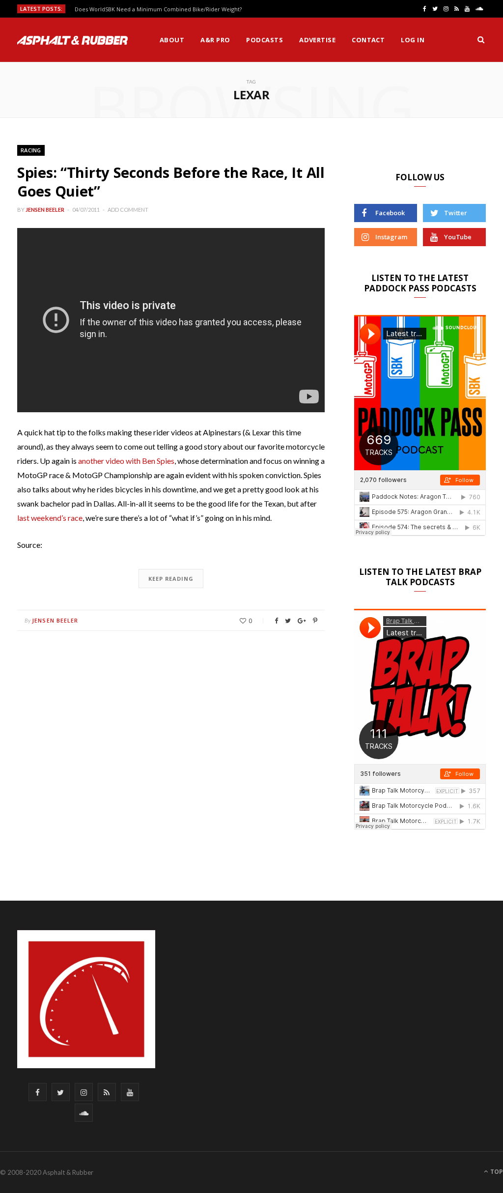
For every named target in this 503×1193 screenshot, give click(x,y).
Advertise (317, 39)
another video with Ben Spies (126, 460)
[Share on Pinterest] (315, 621)
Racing (31, 150)
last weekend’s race (50, 517)
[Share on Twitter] (288, 621)
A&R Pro (215, 39)
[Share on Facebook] (276, 621)
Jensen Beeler (45, 209)
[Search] (481, 40)
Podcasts (264, 39)
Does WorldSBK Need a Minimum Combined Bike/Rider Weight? (158, 9)
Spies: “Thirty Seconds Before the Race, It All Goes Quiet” (171, 181)
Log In (412, 39)
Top (496, 1171)
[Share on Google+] (302, 621)
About (172, 39)
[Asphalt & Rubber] (72, 40)
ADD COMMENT (128, 209)
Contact (368, 39)
